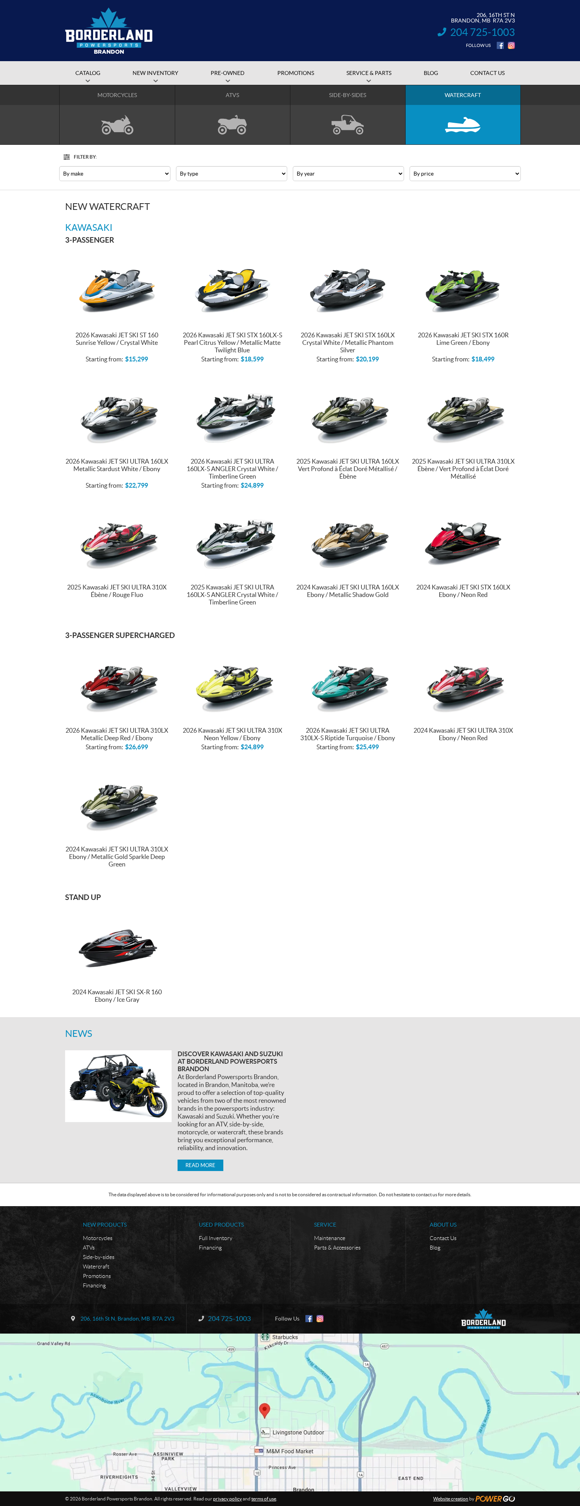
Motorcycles (97, 1238)
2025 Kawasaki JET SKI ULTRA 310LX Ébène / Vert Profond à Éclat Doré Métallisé (463, 469)
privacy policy (227, 1498)
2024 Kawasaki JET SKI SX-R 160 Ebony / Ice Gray (117, 995)
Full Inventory (215, 1238)
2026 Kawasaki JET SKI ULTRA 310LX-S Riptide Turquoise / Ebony (347, 734)
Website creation (450, 1498)
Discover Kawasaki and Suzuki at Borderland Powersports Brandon (230, 1061)
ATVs (89, 1247)
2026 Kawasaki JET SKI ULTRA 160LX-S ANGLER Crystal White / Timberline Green (232, 469)
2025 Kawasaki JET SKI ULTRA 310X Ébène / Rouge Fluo (117, 591)
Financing (94, 1285)
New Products (105, 1225)
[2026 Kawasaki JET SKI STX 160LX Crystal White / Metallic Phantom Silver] (348, 287)
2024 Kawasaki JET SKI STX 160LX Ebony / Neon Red (463, 591)
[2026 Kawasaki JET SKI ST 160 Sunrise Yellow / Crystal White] (117, 287)
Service (325, 1225)
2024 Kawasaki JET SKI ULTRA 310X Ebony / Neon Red (463, 734)
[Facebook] (500, 45)
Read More (200, 1165)
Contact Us (443, 1238)
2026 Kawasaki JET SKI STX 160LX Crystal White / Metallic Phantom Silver (348, 342)
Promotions (97, 1276)
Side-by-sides (98, 1257)
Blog (435, 1247)
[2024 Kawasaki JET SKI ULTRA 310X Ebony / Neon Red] (463, 682)
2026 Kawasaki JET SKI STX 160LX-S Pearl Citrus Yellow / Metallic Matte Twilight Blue (232, 342)
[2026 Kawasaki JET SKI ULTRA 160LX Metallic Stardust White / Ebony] (117, 413)
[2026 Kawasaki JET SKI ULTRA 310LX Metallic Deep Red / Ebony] (117, 682)
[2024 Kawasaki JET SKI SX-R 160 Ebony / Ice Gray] (117, 944)
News (78, 1033)
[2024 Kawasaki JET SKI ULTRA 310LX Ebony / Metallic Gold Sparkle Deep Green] (117, 801)
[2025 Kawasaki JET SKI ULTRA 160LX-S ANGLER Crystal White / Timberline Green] (232, 539)
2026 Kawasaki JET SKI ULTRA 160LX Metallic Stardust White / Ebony (116, 465)
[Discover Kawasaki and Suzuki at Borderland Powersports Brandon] (118, 1086)
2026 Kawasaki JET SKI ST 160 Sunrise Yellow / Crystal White (116, 338)
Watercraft (96, 1266)
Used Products (221, 1225)
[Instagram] (511, 45)
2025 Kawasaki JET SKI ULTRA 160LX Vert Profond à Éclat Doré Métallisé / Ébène (347, 469)
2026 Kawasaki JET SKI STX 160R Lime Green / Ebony (463, 338)
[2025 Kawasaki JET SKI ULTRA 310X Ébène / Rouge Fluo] (117, 539)
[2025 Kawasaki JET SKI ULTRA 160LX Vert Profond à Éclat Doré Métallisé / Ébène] (348, 413)
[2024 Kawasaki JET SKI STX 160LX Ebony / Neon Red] (463, 539)
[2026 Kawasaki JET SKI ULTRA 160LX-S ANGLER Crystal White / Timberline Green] (232, 413)
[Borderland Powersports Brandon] (109, 30)
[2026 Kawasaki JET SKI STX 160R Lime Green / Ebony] (463, 287)
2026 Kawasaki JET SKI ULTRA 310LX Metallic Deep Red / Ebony (116, 734)
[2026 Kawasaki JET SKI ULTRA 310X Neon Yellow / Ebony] (232, 682)
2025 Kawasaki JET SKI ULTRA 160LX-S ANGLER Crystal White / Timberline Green (232, 595)
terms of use (263, 1498)
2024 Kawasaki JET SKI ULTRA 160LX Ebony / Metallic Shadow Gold (347, 591)
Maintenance (329, 1238)
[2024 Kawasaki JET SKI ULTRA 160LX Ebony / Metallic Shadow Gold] (348, 539)
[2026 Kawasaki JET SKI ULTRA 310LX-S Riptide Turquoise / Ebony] (348, 682)
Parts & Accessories (337, 1247)
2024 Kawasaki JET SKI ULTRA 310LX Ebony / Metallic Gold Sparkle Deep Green (116, 857)
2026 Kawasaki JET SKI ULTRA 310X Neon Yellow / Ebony (232, 734)
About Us (443, 1225)
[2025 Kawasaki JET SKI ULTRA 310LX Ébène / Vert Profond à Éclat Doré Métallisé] (463, 413)
